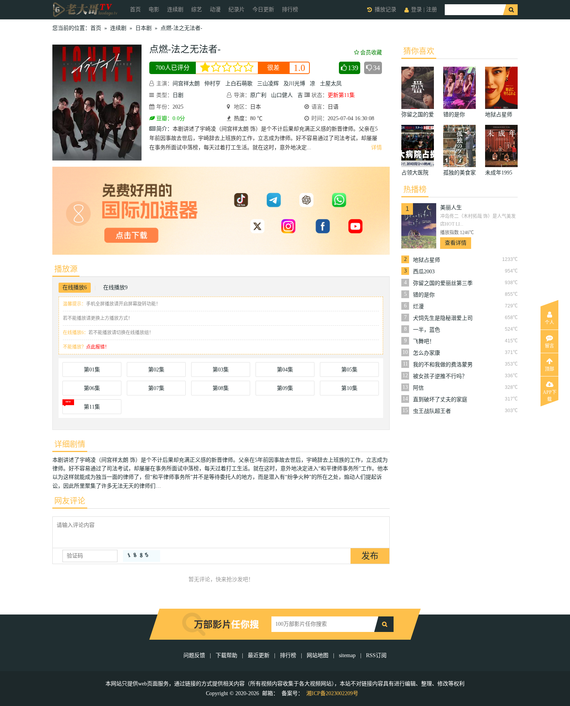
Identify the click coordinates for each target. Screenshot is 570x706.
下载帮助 (226, 655)
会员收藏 (371, 52)
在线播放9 (115, 287)
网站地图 (317, 655)
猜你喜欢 (418, 51)
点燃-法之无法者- (181, 28)
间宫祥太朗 (186, 83)
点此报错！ (97, 347)
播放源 (66, 269)
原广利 (258, 95)
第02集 (156, 370)
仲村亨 (212, 83)
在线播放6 (74, 287)
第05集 (349, 370)
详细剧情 (69, 444)
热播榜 (415, 189)
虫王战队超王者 (432, 411)
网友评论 (69, 501)
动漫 (215, 9)
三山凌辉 (268, 83)
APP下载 (549, 395)
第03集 (220, 370)
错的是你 (424, 295)
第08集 (220, 388)
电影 (154, 9)
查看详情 (455, 243)
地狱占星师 (426, 260)
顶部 (549, 369)
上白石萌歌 (238, 83)
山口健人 (282, 95)
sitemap (347, 655)
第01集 (92, 370)
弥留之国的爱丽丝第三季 (443, 283)
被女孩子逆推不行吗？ (440, 376)
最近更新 (258, 655)
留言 (549, 346)
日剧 (178, 95)
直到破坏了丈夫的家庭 (440, 399)
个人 (549, 322)
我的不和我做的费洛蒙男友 (443, 365)
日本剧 (143, 28)
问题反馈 (195, 655)
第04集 (285, 370)
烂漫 (418, 306)
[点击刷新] (141, 556)
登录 (416, 9)
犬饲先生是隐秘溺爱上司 (443, 318)
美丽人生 (451, 208)
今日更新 (263, 9)
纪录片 (236, 9)
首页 (135, 9)
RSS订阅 (376, 655)
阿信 (418, 388)
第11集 (92, 407)
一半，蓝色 (426, 330)
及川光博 (294, 83)
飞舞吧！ (424, 341)
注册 (431, 9)
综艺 (196, 9)
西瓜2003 (424, 271)
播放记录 (385, 9)
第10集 (349, 388)
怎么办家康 (426, 353)
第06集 (92, 388)
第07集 (156, 388)
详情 (376, 147)
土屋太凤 (331, 83)
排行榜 (290, 9)
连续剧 (175, 9)
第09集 (285, 388)
